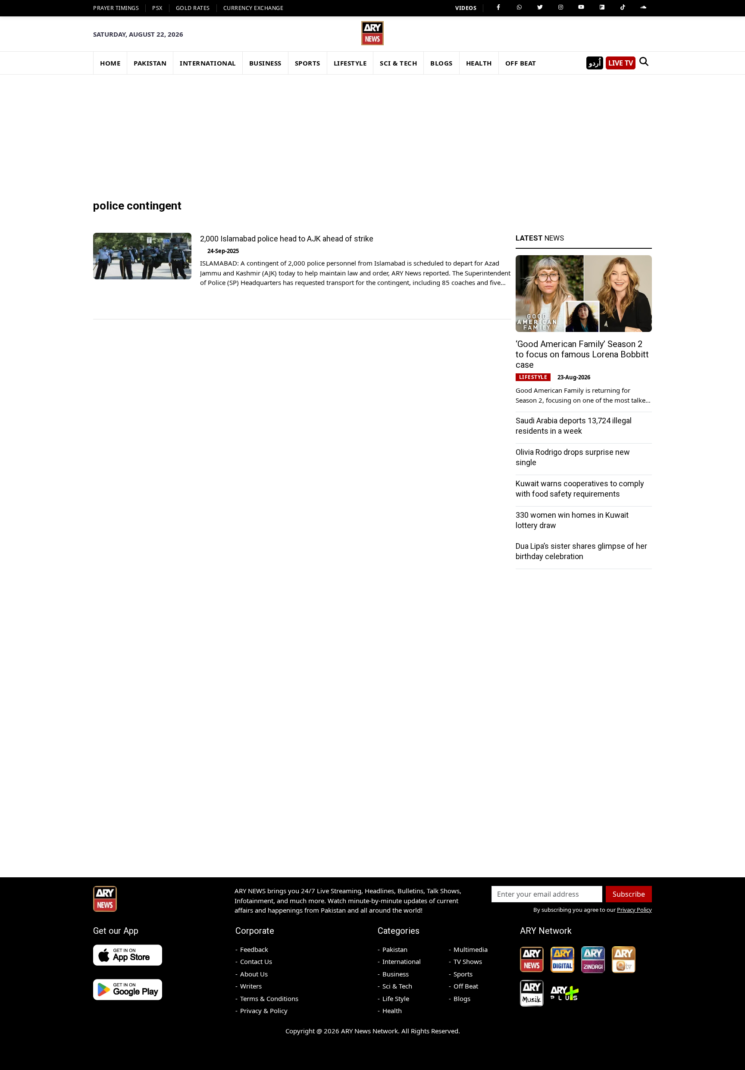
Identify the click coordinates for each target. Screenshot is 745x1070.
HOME (110, 63)
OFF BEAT (520, 63)
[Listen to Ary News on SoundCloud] (643, 7)
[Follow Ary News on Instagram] (560, 7)
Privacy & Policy (264, 1010)
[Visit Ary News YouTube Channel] (581, 7)
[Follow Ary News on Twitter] (539, 7)
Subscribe (629, 894)
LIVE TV (620, 63)
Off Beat (466, 986)
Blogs (462, 998)
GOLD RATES (193, 8)
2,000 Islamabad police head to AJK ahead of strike (286, 238)
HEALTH (479, 63)
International (401, 961)
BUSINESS (265, 63)
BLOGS (441, 63)
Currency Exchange (253, 8)
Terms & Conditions (269, 998)
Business (395, 974)
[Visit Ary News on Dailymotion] (601, 7)
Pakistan (394, 949)
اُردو (595, 63)
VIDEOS (465, 8)
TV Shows (468, 961)
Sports (463, 974)
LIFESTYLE (350, 63)
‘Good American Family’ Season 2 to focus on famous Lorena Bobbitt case (582, 354)
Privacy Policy (634, 910)
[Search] (643, 63)
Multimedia (471, 949)
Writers (251, 986)
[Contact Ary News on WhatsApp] (519, 7)
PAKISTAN (150, 63)
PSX (157, 8)
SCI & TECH (398, 63)
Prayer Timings (116, 8)
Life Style (395, 998)
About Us (254, 974)
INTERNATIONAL (208, 63)
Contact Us (256, 961)
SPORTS (307, 63)
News (540, 238)
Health (392, 1010)
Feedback (254, 949)
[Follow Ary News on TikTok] (622, 7)
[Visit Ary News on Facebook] (498, 7)
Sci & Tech (397, 986)
